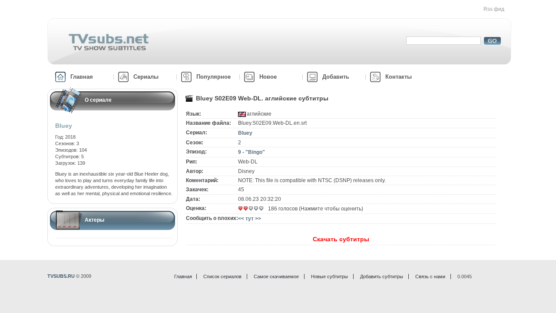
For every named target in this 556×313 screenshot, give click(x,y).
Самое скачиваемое (276, 276)
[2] (245, 209)
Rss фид (493, 9)
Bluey (245, 133)
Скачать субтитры (341, 239)
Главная (81, 76)
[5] (261, 209)
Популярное (213, 76)
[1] (240, 209)
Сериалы (146, 76)
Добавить (335, 76)
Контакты (398, 76)
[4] (256, 209)
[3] (251, 209)
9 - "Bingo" (251, 152)
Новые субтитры (329, 276)
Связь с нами (430, 276)
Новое (268, 76)
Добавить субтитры (381, 276)
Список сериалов (222, 276)
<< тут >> (249, 219)
